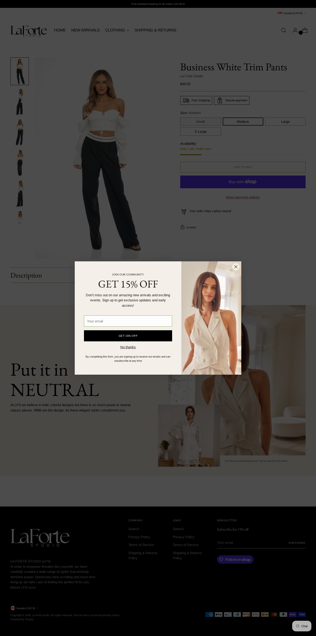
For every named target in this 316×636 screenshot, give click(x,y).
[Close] (235, 266)
